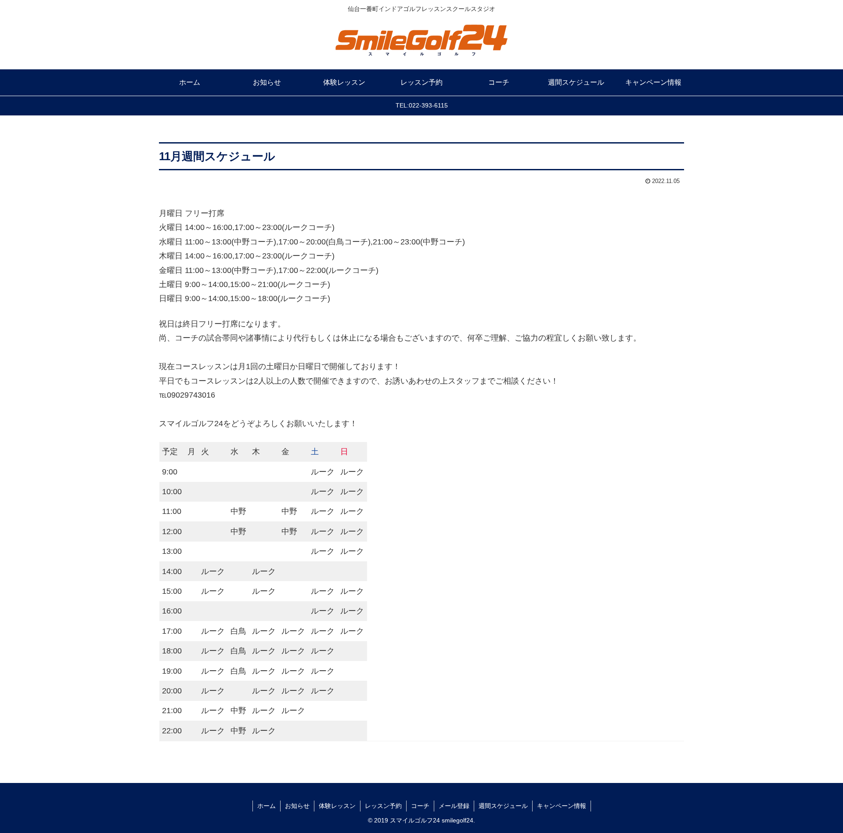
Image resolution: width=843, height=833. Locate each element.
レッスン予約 (383, 805)
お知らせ (297, 805)
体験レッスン (337, 805)
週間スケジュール (503, 805)
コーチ (420, 805)
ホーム (266, 805)
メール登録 (454, 805)
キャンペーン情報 (561, 805)
